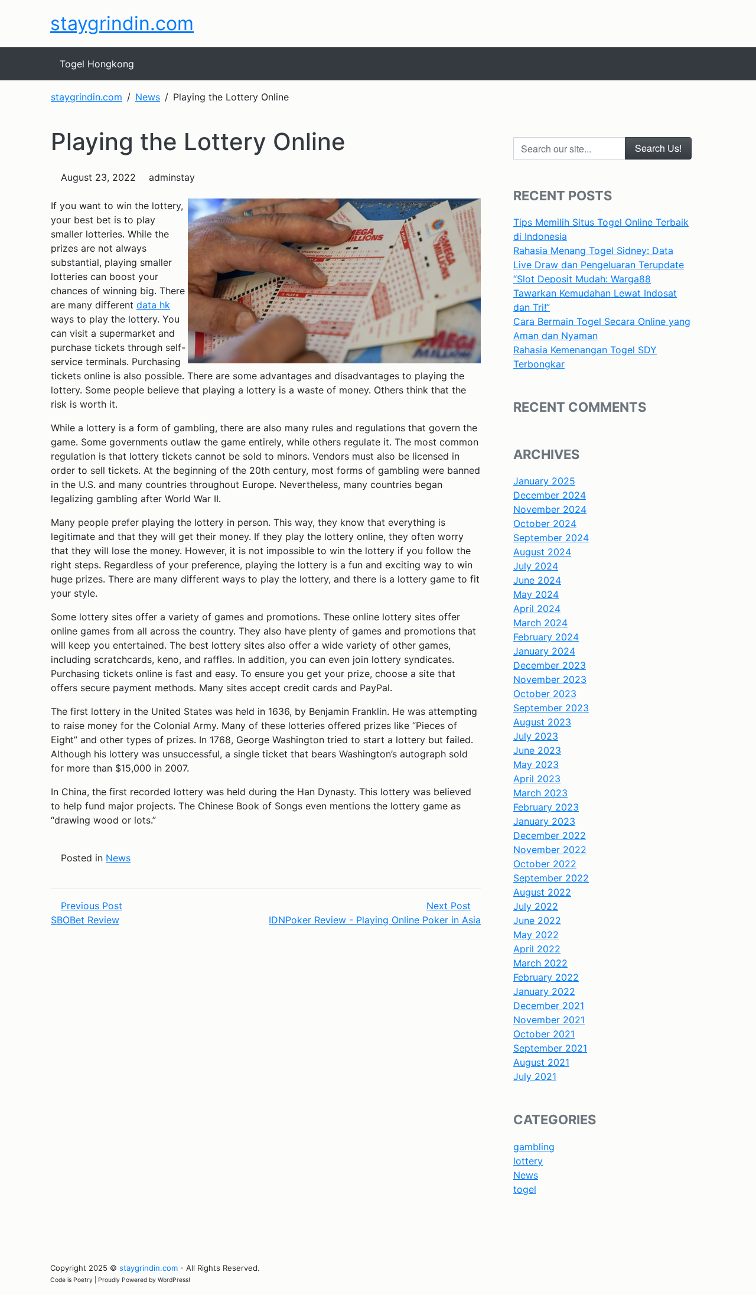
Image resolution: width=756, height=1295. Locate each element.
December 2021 (548, 1005)
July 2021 (534, 1076)
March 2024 (540, 623)
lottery (528, 1161)
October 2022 (544, 864)
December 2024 (549, 495)
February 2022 (546, 977)
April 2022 (537, 949)
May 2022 (536, 935)
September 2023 (551, 708)
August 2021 (541, 1062)
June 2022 (537, 920)
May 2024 (536, 594)
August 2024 (542, 552)
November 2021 (549, 1020)
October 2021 (544, 1034)
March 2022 (540, 963)
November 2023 (549, 679)
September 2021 (550, 1048)
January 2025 (544, 481)
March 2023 (540, 793)
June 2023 (537, 750)
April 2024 (537, 608)
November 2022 (549, 849)
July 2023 (535, 736)
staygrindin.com (122, 23)
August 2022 (542, 892)
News (118, 858)
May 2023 (536, 764)
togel (524, 1189)
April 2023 (537, 779)
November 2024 (549, 509)
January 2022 (544, 991)
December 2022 (549, 835)
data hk (153, 305)
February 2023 (546, 807)
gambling (534, 1147)
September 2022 (551, 878)
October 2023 (544, 693)
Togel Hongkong (97, 64)
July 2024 (535, 566)
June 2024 (537, 580)
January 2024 (544, 651)
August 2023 (542, 722)
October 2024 (544, 523)
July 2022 (535, 906)
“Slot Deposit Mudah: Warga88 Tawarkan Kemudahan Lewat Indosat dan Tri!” (595, 293)
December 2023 (549, 665)
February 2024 (546, 637)
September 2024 (551, 538)
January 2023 (544, 821)
